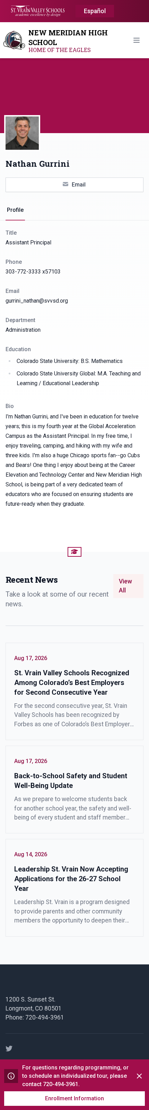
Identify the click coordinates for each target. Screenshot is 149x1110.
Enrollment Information (74, 1098)
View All (125, 586)
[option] (95, 11)
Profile (15, 210)
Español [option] (95, 11)
